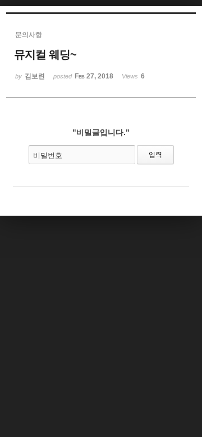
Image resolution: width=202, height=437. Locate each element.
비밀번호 (47, 155)
